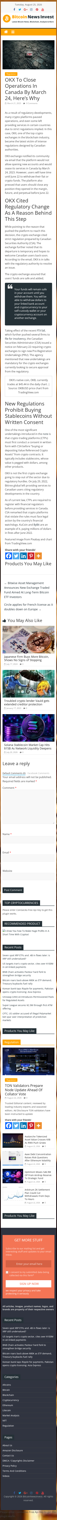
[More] (38, 555)
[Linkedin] (23, 555)
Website (7, 871)
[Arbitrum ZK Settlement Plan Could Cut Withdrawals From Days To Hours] (13, 1188)
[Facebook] (8, 555)
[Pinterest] (31, 555)
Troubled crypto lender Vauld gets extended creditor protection (26, 702)
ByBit (37, 524)
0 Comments (32, 103)
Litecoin (7, 1410)
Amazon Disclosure (13, 1450)
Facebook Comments (38, 773)
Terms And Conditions (14, 1470)
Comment (9, 788)
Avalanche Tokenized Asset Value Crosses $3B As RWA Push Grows (37, 1139)
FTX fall (41, 330)
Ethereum (8, 1405)
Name (7, 834)
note (45, 434)
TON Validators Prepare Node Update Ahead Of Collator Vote (24, 1089)
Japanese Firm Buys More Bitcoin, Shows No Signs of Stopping (26, 658)
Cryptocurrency (11, 1400)
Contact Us (8, 1455)
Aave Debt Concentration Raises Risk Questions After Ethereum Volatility (38, 1157)
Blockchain (8, 1395)
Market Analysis (11, 1415)
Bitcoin (6, 1389)
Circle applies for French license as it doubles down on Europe (28, 607)
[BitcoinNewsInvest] (6, 32)
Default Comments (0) (14, 773)
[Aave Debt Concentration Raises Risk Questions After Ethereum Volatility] (13, 1152)
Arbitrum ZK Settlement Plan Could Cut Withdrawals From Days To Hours (37, 1194)
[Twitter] (16, 555)
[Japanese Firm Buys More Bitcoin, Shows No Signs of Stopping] (28, 627)
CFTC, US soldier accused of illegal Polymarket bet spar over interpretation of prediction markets (27, 1017)
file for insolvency (15, 338)
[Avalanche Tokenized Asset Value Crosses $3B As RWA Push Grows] (13, 1135)
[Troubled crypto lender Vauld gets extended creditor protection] (28, 672)
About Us (7, 1445)
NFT (5, 1420)
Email (7, 852)
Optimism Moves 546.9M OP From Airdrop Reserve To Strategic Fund (38, 1175)
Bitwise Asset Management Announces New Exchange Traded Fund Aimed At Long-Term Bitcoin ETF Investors (26, 590)
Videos (6, 1476)
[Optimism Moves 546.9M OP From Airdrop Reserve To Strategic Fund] (13, 1170)
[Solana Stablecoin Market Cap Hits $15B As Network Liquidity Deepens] (28, 716)
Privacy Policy (10, 1465)
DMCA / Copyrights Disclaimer (18, 1460)
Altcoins (7, 1384)
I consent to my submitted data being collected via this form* (29, 1274)
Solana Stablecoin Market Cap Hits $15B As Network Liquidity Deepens (27, 746)
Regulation (11, 74)
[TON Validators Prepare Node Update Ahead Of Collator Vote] (28, 1049)
